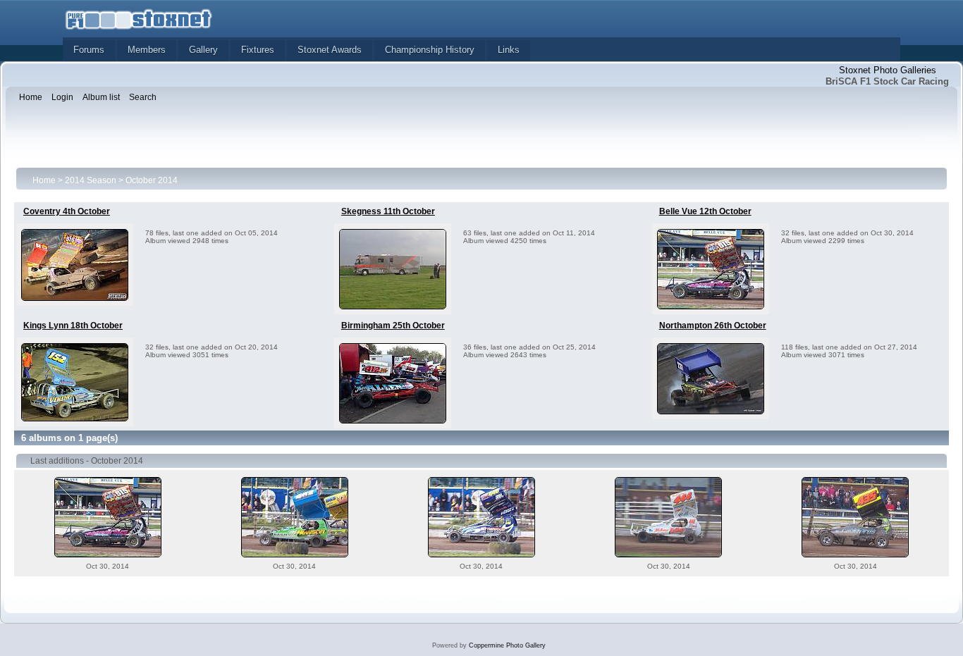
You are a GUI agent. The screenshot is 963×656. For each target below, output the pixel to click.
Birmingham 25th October (393, 325)
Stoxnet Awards (330, 49)
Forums (88, 49)
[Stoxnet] (139, 18)
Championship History (429, 49)
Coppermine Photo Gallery (507, 645)
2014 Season (90, 180)
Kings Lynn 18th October (73, 325)
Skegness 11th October (388, 211)
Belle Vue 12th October (705, 211)
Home (44, 180)
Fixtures (257, 49)
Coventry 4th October (66, 211)
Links (509, 49)
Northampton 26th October (712, 325)
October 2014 (151, 180)
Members (147, 49)
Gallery (203, 49)
